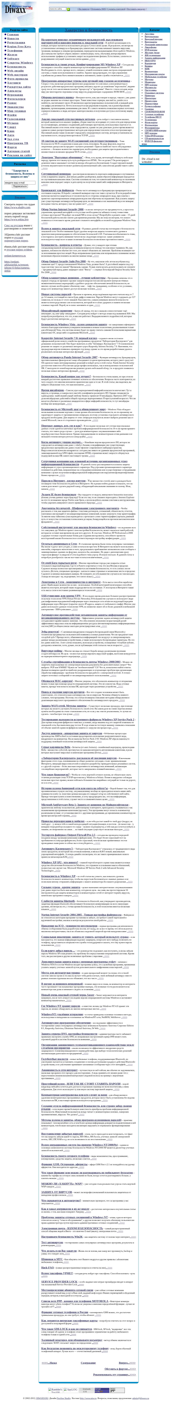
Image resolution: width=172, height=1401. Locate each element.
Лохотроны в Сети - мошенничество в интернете (71, 582)
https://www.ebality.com (17, 207)
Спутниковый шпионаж (56, 173)
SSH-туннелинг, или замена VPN (61, 595)
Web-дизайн (15, 70)
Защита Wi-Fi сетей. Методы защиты (64, 705)
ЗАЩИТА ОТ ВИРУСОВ (56, 1192)
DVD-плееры (151, 50)
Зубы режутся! (50, 631)
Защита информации (155, 58)
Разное (12, 102)
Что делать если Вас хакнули (59, 1250)
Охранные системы (154, 93)
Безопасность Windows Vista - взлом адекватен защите (74, 324)
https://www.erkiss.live (16, 219)
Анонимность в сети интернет (59, 1070)
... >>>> (96, 843)
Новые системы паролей (56, 294)
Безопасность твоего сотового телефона (65, 1155)
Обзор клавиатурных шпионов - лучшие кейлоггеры (73, 277)
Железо (12, 54)
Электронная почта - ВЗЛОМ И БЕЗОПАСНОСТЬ (72, 1228)
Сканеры (149, 109)
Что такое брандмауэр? (55, 774)
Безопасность (16, 66)
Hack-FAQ (47, 1267)
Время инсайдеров (52, 390)
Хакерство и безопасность (89, 30)
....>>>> (97, 576)
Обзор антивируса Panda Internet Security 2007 (69, 357)
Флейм (12, 115)
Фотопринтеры (152, 127)
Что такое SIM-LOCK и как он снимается (66, 1329)
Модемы (149, 79)
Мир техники (16, 111)
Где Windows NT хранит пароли (60, 1006)
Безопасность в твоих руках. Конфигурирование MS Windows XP (80, 64)
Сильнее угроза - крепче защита (60, 887)
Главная (13, 34)
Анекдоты (14, 90)
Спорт (11, 127)
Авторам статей (18, 151)
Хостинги (14, 82)
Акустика (149, 34)
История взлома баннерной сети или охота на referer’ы (74, 788)
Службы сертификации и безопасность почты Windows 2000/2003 (80, 661)
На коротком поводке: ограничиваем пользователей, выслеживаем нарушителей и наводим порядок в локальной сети (82, 41)
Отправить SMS (98, 9)
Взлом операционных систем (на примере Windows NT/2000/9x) (79, 1144)
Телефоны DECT (153, 117)
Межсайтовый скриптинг (56, 310)
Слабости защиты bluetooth (58, 901)
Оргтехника (151, 90)
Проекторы (150, 98)
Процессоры (151, 101)
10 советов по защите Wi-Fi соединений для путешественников (79, 141)
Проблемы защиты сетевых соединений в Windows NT (74, 1217)
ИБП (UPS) (150, 60)
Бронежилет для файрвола (57, 190)
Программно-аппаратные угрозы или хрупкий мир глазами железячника (85, 80)
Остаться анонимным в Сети (59, 543)
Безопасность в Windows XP (58, 876)
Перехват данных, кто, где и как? (61, 425)
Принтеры (150, 95)
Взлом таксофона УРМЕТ (57, 1273)
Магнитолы (150, 87)
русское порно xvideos (19, 249)
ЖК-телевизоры (153, 55)
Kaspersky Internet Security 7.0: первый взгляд (69, 338)
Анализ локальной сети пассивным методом (68, 119)
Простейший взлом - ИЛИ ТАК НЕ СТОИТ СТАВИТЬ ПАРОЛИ (80, 1083)
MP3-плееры (151, 85)
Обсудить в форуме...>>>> (120, 1368)
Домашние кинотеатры (156, 44)
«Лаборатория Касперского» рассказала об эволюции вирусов (79, 758)
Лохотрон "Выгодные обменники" (62, 157)
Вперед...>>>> (127, 1362)
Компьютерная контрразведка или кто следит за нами (74, 1094)
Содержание (88, 1362)
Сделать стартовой (116, 9)
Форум (12, 147)
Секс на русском (13, 225)
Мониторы (150, 82)
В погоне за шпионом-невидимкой (62, 983)
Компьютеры (151, 71)
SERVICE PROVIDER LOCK (59, 1281)
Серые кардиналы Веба (55, 747)
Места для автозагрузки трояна (60, 972)
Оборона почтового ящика (57, 97)
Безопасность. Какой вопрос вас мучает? (66, 376)
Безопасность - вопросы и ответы (61, 245)
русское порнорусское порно (16, 239)
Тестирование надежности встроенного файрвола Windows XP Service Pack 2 (87, 719)
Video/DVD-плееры (154, 135)
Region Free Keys (19, 46)
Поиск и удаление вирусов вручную (62, 692)
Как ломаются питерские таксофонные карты (69, 1320)
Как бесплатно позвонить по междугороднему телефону (75, 1348)
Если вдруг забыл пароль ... (58, 950)
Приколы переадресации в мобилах (62, 821)
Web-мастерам (17, 74)
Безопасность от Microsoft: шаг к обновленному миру (73, 409)
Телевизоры (151, 119)
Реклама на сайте (19, 155)
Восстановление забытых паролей (62, 1133)
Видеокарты (151, 42)
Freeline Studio (64, 1398)
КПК (147, 68)
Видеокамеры (152, 36)
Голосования (16, 119)
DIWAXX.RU (42, 1398)
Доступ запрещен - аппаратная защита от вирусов (71, 733)
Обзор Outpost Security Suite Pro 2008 (63, 261)
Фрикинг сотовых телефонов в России (64, 1312)
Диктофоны (150, 47)
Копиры (149, 66)
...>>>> (92, 59)
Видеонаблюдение (154, 39)
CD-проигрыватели (154, 138)
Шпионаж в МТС (52, 1259)
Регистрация (16, 42)
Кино (10, 131)
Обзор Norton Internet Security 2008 (62, 209)
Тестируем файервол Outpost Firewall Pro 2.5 (68, 834)
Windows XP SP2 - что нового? (59, 862)
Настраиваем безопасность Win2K (62, 1236)
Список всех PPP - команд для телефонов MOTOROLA (74, 1301)
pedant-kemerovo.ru (15, 255)
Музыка (12, 123)
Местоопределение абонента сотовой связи (67, 1290)
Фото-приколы (17, 78)
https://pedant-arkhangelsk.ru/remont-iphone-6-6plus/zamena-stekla (17, 266)
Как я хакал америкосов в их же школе (65, 1208)
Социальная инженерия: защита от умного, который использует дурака (84, 936)
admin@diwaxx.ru (140, 1398)
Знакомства (15, 106)
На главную (84, 9)
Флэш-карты (151, 122)
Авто (10, 135)
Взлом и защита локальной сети (60, 228)
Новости (13, 38)
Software (13, 58)
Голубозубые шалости (54, 1059)
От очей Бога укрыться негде (59, 562)
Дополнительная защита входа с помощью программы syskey (78, 961)
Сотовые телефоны (154, 114)
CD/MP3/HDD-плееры (155, 130)
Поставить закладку (136, 9)
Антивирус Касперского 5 (57, 848)
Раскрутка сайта (19, 86)
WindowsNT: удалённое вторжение (62, 1014)
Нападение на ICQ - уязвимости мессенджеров (69, 925)
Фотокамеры (151, 125)
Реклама (20, 197)
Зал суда (13, 139)
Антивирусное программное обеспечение (66, 1022)
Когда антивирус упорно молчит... (61, 442)
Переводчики (151, 103)
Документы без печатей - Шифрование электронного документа (80, 508)
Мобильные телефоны (156, 76)
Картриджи (150, 63)
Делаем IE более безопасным (58, 494)
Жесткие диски (152, 52)
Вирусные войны (51, 650)
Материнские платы (155, 74)
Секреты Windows (20, 62)
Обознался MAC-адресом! (57, 681)
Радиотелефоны (153, 106)
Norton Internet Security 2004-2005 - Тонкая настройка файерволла (81, 914)
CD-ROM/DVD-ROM (155, 111)
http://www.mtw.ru (88, 1398)
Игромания (15, 94)
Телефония (15, 50)
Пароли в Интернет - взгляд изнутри (63, 480)
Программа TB (17, 143)
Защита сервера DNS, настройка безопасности (69, 1033)
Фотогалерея (16, 98)
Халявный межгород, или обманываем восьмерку (71, 1340)
